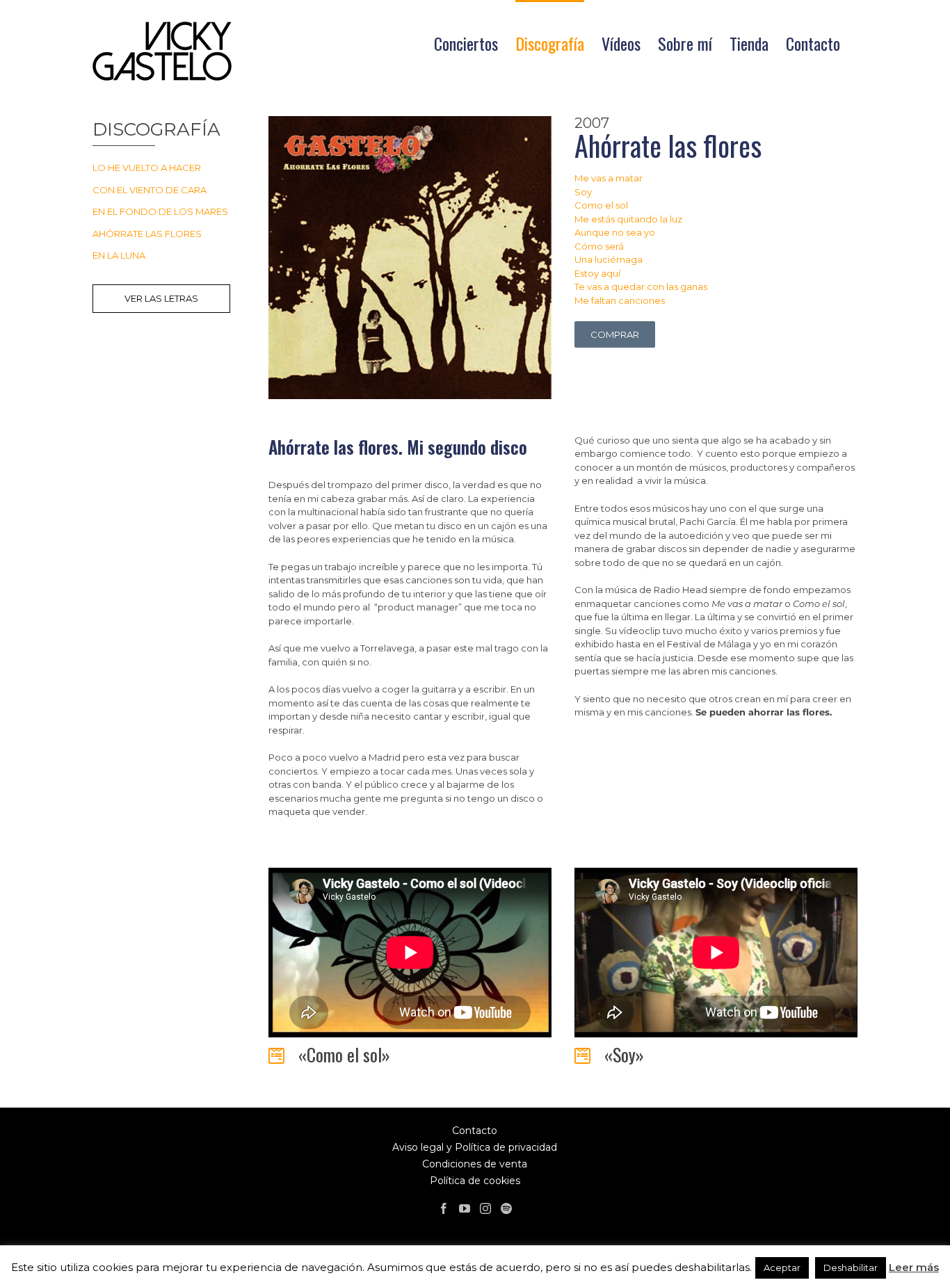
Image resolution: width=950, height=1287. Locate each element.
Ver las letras (161, 298)
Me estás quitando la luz (628, 219)
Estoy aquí (597, 273)
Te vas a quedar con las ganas (640, 286)
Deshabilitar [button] (850, 1267)
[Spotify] (506, 1208)
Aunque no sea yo (614, 232)
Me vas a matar (608, 178)
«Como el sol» (344, 1054)
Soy (583, 191)
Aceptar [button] (782, 1267)
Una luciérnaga (608, 259)
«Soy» (624, 1054)
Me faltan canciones (619, 300)
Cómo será (599, 246)
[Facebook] (443, 1208)
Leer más (914, 1267)
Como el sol (601, 205)
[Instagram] (485, 1208)
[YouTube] (464, 1208)
